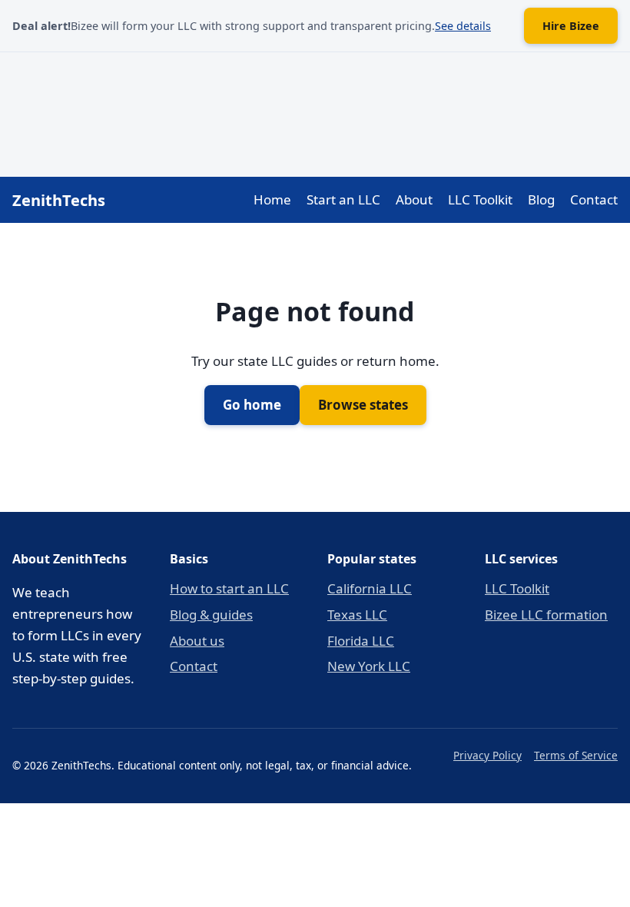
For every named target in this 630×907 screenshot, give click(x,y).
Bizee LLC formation (546, 614)
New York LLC (368, 666)
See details (463, 25)
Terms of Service (576, 755)
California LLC (369, 588)
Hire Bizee (570, 25)
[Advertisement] (315, 111)
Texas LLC (357, 614)
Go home (252, 405)
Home (272, 199)
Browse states (363, 405)
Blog (541, 199)
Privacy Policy (487, 755)
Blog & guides (211, 614)
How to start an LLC (229, 588)
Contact (594, 199)
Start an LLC (343, 199)
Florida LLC (360, 641)
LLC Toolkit (480, 199)
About (414, 199)
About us (197, 641)
